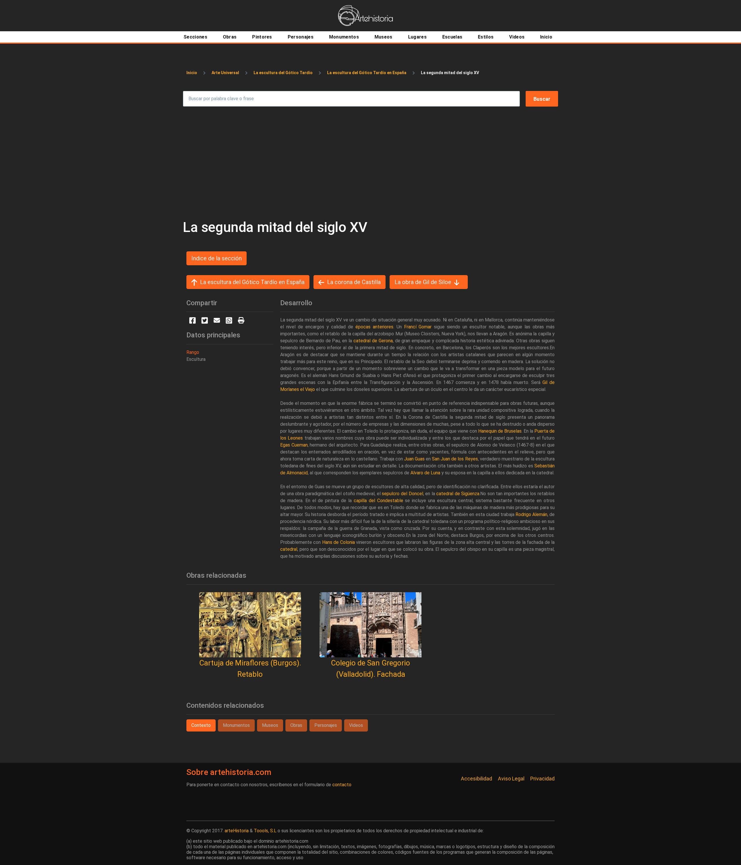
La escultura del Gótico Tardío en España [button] (252, 282)
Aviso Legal (511, 779)
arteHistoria (237, 830)
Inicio (191, 72)
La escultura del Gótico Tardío (283, 72)
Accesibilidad (476, 779)
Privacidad (542, 779)
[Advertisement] (370, 162)
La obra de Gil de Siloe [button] (423, 282)
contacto (341, 784)
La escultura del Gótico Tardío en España (366, 72)
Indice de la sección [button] (216, 258)
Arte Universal (225, 72)
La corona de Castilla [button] (354, 282)
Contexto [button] (201, 725)
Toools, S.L (265, 830)
